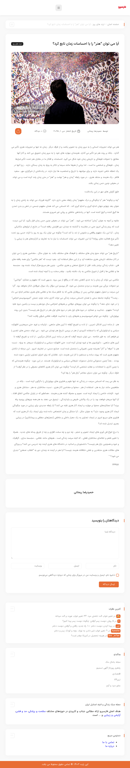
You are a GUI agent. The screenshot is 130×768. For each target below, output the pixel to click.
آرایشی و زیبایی (112, 715)
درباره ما (109, 746)
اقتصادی (116, 674)
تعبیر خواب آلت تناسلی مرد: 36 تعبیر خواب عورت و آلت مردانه (84, 616)
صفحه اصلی (113, 24)
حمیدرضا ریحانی (94, 131)
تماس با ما (108, 742)
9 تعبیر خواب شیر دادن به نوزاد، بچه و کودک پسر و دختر (80, 630)
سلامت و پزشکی (37, 711)
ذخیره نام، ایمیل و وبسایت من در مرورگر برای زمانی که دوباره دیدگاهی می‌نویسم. (77, 575)
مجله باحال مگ (112, 662)
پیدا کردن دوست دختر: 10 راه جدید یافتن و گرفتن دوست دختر (82, 626)
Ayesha (116, 630)
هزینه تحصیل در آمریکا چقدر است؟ (87, 635)
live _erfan (114, 635)
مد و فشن (21, 711)
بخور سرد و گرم (113, 685)
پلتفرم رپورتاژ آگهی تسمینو (108, 668)
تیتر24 (117, 679)
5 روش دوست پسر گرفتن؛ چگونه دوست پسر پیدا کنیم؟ (88, 621)
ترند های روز (98, 24)
